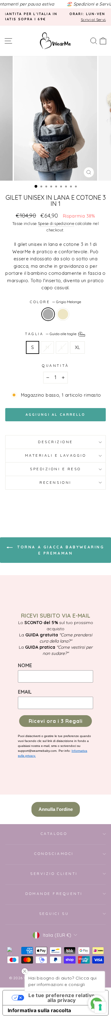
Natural (63, 314)
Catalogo (54, 833)
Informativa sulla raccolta (39, 1010)
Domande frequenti (54, 893)
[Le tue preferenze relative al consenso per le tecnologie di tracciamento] (100, 1007)
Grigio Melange (48, 314)
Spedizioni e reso (55, 469)
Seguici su (54, 913)
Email (25, 692)
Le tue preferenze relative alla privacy (61, 997)
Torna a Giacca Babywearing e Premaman (59, 550)
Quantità (55, 365)
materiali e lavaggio (55, 455)
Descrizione (55, 441)
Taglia (51, 333)
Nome (25, 665)
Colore (55, 301)
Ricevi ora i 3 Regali (56, 721)
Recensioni (55, 482)
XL (77, 347)
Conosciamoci (53, 853)
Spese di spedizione (56, 223)
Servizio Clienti (54, 873)
